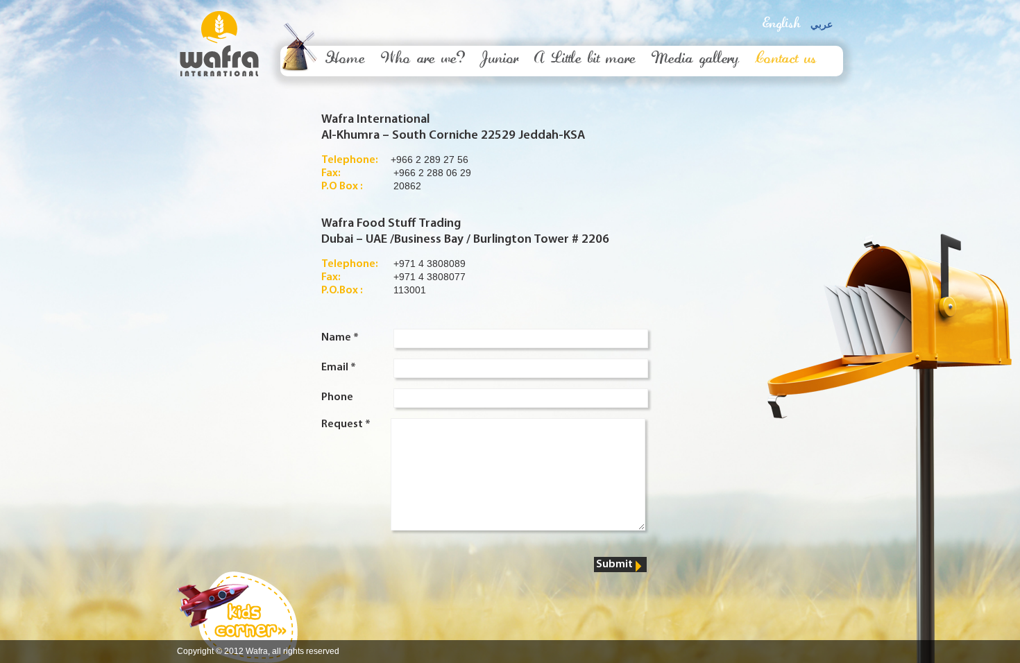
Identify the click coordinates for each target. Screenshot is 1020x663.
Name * (340, 337)
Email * (338, 367)
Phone (337, 397)
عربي (821, 24)
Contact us (786, 59)
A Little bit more (585, 59)
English (781, 24)
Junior (499, 59)
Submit (614, 564)
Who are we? (423, 59)
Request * (346, 424)
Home (345, 59)
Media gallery (695, 59)
